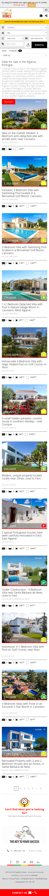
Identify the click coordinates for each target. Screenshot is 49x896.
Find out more (19, 5)
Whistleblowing (41, 879)
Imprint (4, 879)
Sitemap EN (20, 882)
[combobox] (24, 55)
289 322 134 (17, 850)
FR (33, 882)
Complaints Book (27, 879)
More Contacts (36, 851)
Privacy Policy (14, 879)
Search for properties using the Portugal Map (24, 22)
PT (27, 882)
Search (38, 45)
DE (30, 882)
